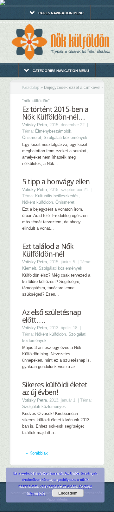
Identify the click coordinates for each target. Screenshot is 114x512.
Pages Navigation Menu (61, 13)
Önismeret (31, 137)
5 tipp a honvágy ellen (56, 181)
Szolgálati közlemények (65, 137)
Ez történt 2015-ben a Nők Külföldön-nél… (55, 113)
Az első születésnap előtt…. (51, 316)
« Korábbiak (37, 453)
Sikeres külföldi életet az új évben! (54, 388)
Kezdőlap (30, 87)
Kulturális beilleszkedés (57, 196)
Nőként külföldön (37, 202)
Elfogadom (68, 493)
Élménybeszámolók (53, 131)
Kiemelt (29, 268)
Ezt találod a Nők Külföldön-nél (47, 250)
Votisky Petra (34, 124)
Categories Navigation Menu (61, 71)
